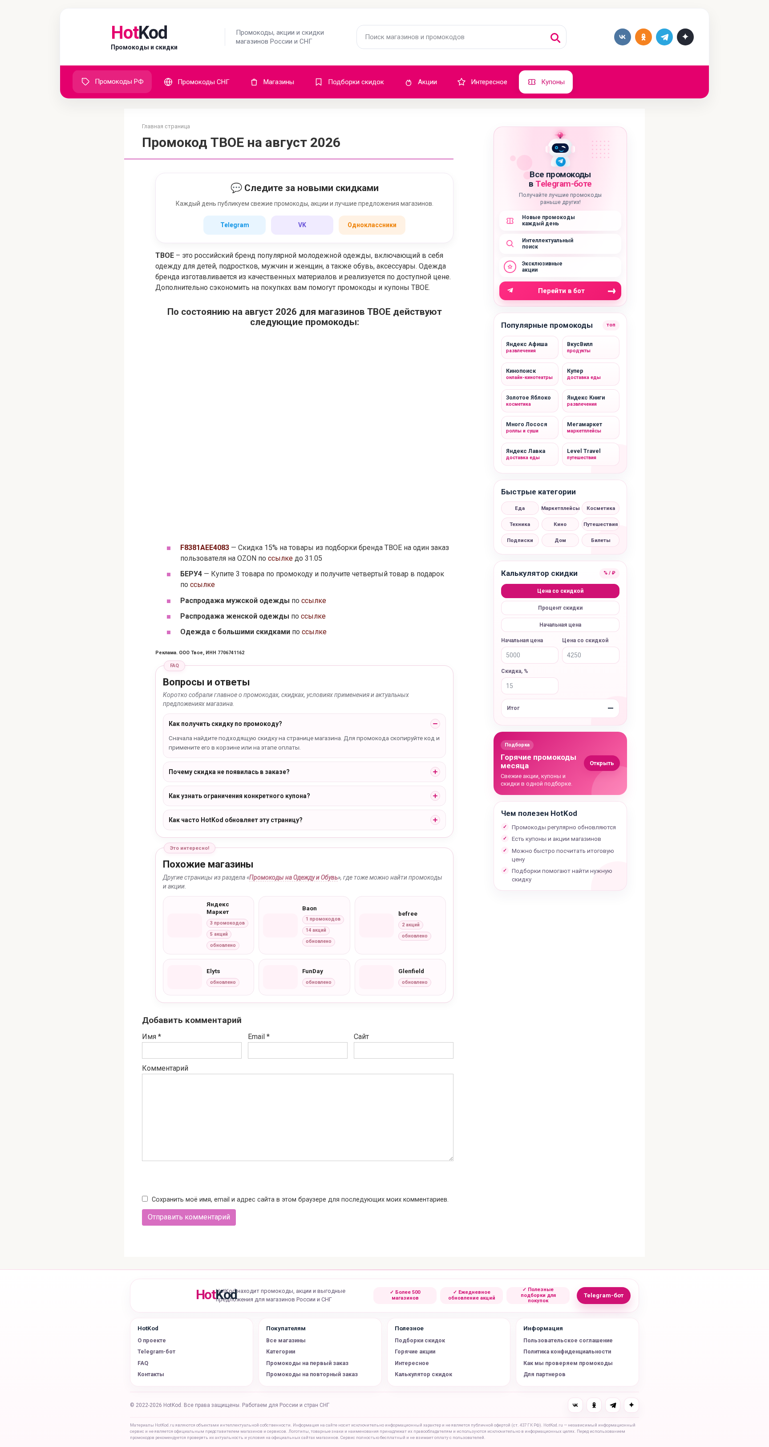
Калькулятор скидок (423, 1374)
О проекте (152, 1340)
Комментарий (165, 1068)
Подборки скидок (356, 82)
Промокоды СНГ (204, 82)
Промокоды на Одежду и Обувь (293, 877)
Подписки (520, 540)
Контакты (151, 1374)
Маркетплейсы (560, 508)
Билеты (601, 540)
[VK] (575, 1405)
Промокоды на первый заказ (307, 1363)
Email (259, 1036)
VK (302, 224)
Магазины (278, 82)
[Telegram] (612, 1405)
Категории (280, 1351)
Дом (560, 540)
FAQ (143, 1363)
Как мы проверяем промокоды (568, 1363)
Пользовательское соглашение (568, 1340)
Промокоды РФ (119, 81)
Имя (151, 1036)
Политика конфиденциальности (567, 1351)
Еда (520, 508)
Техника (520, 524)
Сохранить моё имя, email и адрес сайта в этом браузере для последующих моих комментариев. (300, 1199)
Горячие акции (415, 1351)
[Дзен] (631, 1405)
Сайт (361, 1036)
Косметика (601, 508)
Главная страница (166, 126)
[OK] (594, 1405)
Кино (560, 524)
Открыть (602, 763)
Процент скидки (560, 608)
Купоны (553, 82)
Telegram (234, 224)
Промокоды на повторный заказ (312, 1374)
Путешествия (600, 524)
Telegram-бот (603, 1295)
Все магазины (286, 1340)
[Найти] (554, 37)
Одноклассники (372, 224)
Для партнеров (544, 1374)
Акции (427, 82)
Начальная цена (560, 625)
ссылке (280, 558)
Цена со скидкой (560, 591)
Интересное (489, 82)
